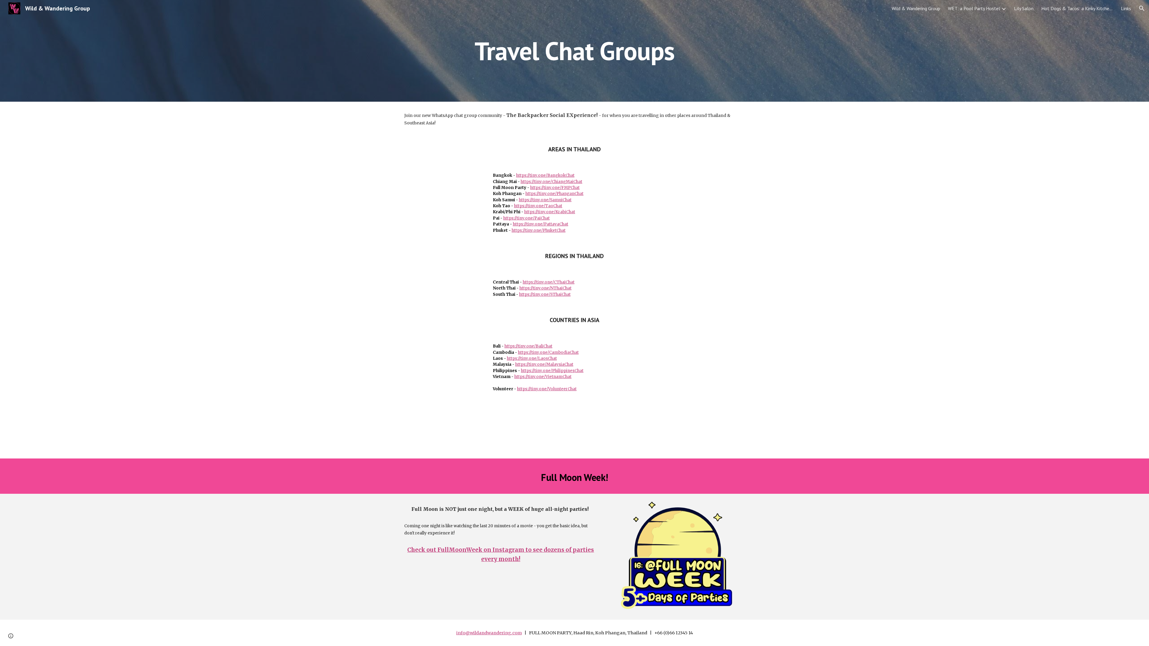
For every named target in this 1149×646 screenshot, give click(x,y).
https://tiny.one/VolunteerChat (547, 388)
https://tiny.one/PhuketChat (539, 230)
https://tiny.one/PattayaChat (540, 224)
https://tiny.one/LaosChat (532, 358)
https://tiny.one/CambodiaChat (548, 352)
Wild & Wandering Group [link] (916, 8)
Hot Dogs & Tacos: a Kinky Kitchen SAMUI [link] (1077, 8)
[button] (1142, 8)
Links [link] (1126, 8)
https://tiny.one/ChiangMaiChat (551, 181)
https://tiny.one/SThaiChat (545, 294)
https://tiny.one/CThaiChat (548, 282)
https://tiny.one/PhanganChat (554, 193)
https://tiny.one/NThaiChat (545, 288)
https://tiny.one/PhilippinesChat (552, 370)
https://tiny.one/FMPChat (555, 187)
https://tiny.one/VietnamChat (543, 376)
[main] (574, 51)
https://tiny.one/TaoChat (538, 205)
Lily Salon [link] (1024, 8)
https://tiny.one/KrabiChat (549, 211)
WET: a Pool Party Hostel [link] (974, 8)
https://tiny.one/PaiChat (526, 218)
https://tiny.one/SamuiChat (545, 199)
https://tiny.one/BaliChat (528, 346)
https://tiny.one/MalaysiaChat (544, 364)
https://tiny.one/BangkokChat (545, 175)
